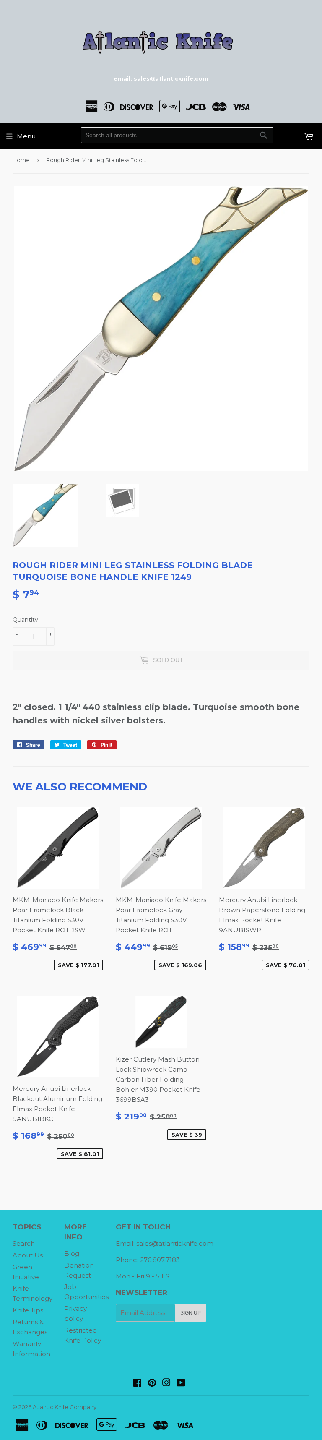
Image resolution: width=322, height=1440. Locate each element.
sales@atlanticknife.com (174, 1243)
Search (24, 1243)
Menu (26, 136)
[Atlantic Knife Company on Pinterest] (152, 1384)
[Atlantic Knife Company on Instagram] (166, 1384)
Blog (71, 1253)
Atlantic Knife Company (64, 1406)
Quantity (25, 619)
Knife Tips (28, 1310)
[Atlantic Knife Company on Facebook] (137, 1384)
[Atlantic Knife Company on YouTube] (181, 1384)
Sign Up (190, 1313)
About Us (28, 1255)
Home (21, 160)
